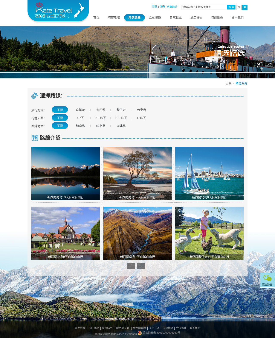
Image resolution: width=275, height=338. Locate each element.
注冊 (162, 6)
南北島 (121, 126)
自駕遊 (80, 110)
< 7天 (80, 118)
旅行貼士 (107, 328)
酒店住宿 (196, 17)
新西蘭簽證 (139, 328)
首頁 (96, 17)
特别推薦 (217, 17)
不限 (60, 110)
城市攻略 (114, 17)
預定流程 (80, 328)
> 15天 (141, 118)
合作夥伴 (181, 328)
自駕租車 (176, 17)
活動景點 (155, 17)
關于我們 (238, 17)
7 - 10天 (100, 118)
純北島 (100, 126)
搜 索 (231, 7)
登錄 (154, 6)
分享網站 (172, 6)
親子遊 (121, 110)
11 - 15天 (121, 118)
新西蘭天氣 (122, 328)
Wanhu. (133, 334)
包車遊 (141, 110)
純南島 (80, 126)
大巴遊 (100, 110)
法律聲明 (168, 328)
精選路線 (134, 17)
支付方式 (154, 328)
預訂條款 (94, 328)
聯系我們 (195, 328)
